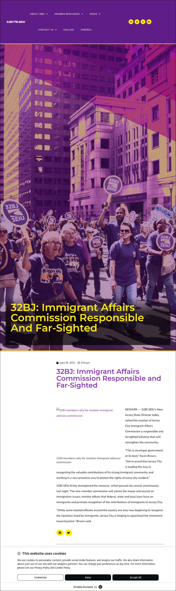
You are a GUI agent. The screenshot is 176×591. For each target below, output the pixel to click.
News (93, 14)
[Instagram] (143, 21)
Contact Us (45, 29)
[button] (59, 533)
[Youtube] (149, 21)
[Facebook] (131, 21)
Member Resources (67, 14)
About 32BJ (37, 14)
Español (86, 29)
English (68, 29)
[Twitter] (137, 21)
